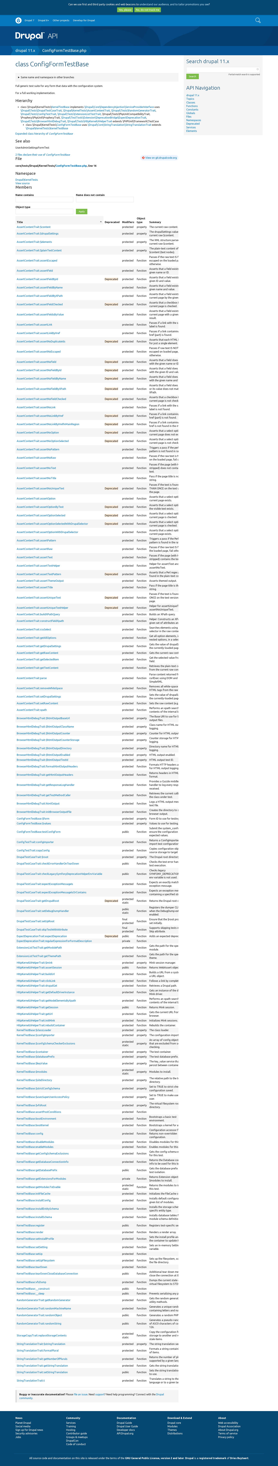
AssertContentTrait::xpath (32, 709)
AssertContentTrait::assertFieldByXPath (40, 295)
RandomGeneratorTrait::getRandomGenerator (43, 1300)
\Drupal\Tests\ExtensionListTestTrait (79, 114)
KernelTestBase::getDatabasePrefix (37, 1170)
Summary (155, 222)
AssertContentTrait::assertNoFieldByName (41, 378)
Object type (22, 207)
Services (191, 127)
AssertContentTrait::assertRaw (34, 549)
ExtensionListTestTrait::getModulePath (39, 947)
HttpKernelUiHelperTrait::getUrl (35, 1013)
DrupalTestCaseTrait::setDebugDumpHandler (43, 911)
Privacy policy (226, 1437)
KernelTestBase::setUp (29, 1253)
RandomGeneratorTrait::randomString (39, 1323)
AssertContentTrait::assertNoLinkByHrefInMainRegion (48, 424)
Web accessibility (228, 1422)
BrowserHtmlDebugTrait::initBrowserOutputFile (44, 811)
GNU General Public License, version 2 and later (154, 1458)
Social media (22, 1426)
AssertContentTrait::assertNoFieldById (39, 370)
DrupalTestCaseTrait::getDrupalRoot (38, 900)
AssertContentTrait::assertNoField (36, 361)
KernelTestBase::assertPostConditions (39, 1111)
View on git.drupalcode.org (161, 157)
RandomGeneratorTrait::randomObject (39, 1315)
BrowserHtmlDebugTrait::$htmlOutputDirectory (44, 748)
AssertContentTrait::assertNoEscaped (39, 351)
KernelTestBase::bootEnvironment (36, 1118)
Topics (190, 98)
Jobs (18, 1437)
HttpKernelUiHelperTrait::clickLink (36, 980)
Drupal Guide (124, 1422)
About (222, 1418)
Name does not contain (90, 195)
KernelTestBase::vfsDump (31, 1282)
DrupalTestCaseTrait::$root (32, 857)
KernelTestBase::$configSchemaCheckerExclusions (46, 1043)
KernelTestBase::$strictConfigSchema (38, 1088)
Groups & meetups (77, 1437)
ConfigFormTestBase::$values (34, 823)
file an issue (81, 1394)
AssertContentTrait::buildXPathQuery (38, 614)
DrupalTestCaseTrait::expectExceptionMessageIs (45, 884)
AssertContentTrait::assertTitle (35, 587)
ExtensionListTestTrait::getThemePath (39, 956)
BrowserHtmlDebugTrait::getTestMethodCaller (44, 795)
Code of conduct (76, 1444)
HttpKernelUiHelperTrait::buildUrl (36, 974)
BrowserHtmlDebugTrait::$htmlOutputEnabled (43, 754)
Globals (190, 113)
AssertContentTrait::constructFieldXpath (40, 620)
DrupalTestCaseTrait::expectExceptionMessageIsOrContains (51, 892)
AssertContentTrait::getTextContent (37, 667)
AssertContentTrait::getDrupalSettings (39, 646)
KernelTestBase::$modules (32, 1071)
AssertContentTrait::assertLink (34, 324)
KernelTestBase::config (30, 1133)
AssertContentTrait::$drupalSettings (38, 233)
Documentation (126, 1418)
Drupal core (174, 1422)
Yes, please (125, 9)
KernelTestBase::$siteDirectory (34, 1080)
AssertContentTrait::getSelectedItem (38, 659)
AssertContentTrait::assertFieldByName (40, 287)
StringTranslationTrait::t (31, 1380)
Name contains (24, 195)
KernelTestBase (60, 107)
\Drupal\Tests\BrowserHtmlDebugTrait (43, 121)
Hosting (70, 1429)
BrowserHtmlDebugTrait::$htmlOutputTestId (42, 759)
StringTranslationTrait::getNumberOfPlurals (42, 1358)
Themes (172, 1429)
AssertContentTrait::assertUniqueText (39, 597)
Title (59, 222)
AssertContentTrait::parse (32, 678)
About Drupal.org (228, 1429)
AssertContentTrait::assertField (35, 270)
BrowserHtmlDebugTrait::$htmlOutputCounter (43, 733)
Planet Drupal (23, 1422)
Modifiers (128, 222)
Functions (192, 106)
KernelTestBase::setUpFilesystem (36, 1260)
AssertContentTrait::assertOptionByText (40, 506)
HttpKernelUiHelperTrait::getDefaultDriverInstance (45, 992)
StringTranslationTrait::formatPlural (38, 1350)
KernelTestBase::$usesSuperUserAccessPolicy (43, 1096)
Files (188, 116)
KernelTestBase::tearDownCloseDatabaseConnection (47, 1273)
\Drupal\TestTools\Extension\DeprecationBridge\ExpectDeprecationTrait (103, 117)
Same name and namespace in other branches (47, 77)
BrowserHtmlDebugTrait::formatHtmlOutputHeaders (47, 766)
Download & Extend (179, 1418)
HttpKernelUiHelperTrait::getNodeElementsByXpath (46, 1000)
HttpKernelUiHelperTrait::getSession (37, 1007)
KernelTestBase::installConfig (34, 1200)
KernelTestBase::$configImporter (36, 1035)
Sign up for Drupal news (29, 1429)
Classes (190, 102)
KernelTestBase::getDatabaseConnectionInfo (43, 1161)
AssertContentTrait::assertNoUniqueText (40, 488)
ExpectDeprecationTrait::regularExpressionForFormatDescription (54, 941)
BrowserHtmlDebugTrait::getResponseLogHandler (45, 784)
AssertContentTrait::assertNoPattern (38, 449)
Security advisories (26, 1433)
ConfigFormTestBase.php (64, 50)
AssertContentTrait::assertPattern (36, 540)
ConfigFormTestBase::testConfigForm (39, 831)
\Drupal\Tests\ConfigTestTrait (38, 114)
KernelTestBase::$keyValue (32, 1063)
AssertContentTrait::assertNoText (36, 468)
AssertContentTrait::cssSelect (34, 629)
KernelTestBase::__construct (33, 1288)
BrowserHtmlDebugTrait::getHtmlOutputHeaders (45, 774)
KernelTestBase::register (31, 1225)
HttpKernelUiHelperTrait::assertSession (39, 967)
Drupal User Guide (127, 1426)
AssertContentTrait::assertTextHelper (38, 565)
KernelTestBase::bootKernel (33, 1125)
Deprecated (193, 123)
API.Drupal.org (125, 1433)
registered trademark (212, 1458)
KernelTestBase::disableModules (35, 1141)
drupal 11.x (25, 50)
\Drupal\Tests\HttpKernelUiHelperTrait (89, 121)
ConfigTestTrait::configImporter (35, 842)
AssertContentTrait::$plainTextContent (39, 250)
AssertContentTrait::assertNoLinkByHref (40, 415)
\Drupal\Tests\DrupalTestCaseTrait (41, 110)
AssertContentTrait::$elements (34, 241)
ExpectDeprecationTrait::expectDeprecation (42, 936)
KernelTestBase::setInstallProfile (35, 1238)
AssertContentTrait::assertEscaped (37, 260)
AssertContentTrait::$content (34, 226)
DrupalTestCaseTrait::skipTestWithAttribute (42, 929)
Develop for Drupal (84, 20)
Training (71, 1426)
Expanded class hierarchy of (44, 133)
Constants (192, 109)
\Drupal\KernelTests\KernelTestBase (47, 128)
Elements (191, 130)
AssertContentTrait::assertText (35, 557)
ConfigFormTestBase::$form (33, 818)
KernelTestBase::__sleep (30, 1293)
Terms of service (227, 1433)
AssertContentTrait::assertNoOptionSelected (43, 441)
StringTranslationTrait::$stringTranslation (41, 1343)
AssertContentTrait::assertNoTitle (36, 478)
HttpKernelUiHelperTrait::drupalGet (37, 985)
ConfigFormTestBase (69, 124)
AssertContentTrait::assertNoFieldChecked (41, 398)
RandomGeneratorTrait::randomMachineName (44, 1308)
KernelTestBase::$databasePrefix (36, 1056)
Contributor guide (76, 1433)
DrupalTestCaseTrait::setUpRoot (35, 921)
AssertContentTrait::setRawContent (37, 703)
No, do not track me (147, 9)
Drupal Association (229, 1426)
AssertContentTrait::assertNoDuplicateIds (41, 341)
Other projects (61, 20)
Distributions (175, 1433)
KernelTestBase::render (30, 1232)
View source (22, 183)
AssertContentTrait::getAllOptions (36, 637)
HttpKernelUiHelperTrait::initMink (36, 1020)
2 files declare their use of (42, 154)
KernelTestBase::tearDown (32, 1267)
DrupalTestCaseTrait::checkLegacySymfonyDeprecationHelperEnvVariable (59, 873)
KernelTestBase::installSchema (34, 1217)
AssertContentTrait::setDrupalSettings (39, 696)
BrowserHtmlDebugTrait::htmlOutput (38, 803)
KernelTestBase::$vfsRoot (31, 1105)
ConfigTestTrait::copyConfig (33, 850)
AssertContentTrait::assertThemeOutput (40, 580)
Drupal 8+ (43, 20)
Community (73, 1418)
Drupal (189, 1458)
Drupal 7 (29, 20)
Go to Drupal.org (18, 20)
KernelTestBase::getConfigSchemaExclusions (43, 1153)
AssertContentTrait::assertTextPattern (39, 574)
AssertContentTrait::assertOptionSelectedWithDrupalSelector (52, 523)
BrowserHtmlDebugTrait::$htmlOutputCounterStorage (48, 739)
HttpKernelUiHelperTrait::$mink (34, 962)
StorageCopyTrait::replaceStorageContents (42, 1335)
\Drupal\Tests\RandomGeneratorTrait (133, 110)
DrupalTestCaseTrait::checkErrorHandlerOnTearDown (48, 863)
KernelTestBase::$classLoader (34, 1030)
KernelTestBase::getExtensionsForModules (41, 1178)
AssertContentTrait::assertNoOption (38, 432)
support (99, 1394)
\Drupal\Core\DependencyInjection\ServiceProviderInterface (119, 107)
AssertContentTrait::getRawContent (37, 652)
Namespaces (193, 120)
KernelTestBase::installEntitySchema (38, 1208)
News (18, 1418)
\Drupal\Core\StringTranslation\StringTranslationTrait (119, 124)
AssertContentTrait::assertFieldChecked (40, 304)
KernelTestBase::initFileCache (33, 1193)
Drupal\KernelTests (26, 179)
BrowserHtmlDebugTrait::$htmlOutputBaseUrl (43, 718)
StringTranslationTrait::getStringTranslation (42, 1365)
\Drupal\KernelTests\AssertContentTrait (86, 110)
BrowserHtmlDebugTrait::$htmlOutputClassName (45, 726)
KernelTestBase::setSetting (32, 1247)
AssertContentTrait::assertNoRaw (36, 457)
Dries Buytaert (239, 1458)
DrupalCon (72, 1440)
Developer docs (126, 1429)
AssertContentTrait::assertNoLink (36, 407)
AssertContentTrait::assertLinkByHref (38, 333)
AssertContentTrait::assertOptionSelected (41, 515)
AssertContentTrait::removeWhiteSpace (40, 688)
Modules (172, 1426)
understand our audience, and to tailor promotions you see (174, 4)
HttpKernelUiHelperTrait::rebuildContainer (41, 1025)
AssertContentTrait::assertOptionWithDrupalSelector (47, 532)
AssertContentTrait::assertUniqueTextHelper (42, 607)
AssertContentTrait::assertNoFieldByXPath (41, 388)
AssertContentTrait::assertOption (36, 498)
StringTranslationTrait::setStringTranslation (42, 1372)
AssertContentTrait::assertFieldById (37, 279)
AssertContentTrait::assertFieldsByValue (40, 314)
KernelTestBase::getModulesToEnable (38, 1187)
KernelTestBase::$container (32, 1051)
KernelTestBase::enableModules (35, 1146)
